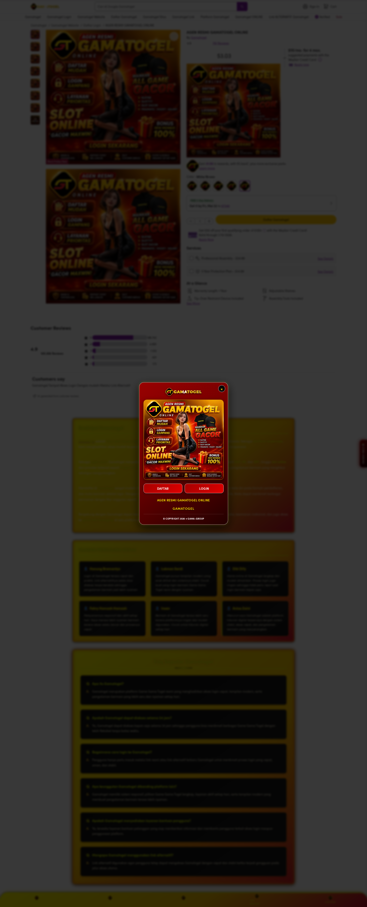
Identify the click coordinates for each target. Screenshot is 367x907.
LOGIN (204, 488)
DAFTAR (163, 488)
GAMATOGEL (183, 508)
